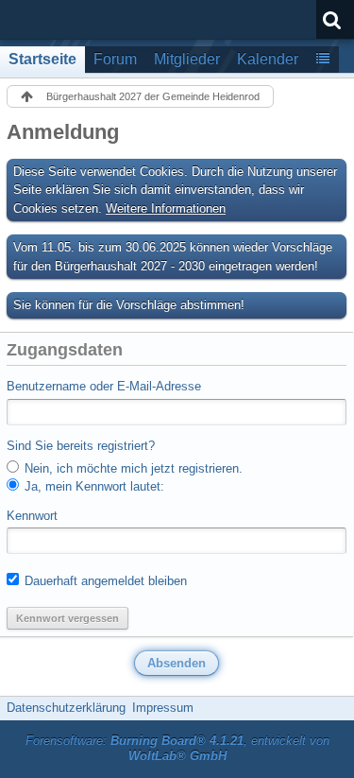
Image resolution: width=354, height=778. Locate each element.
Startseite (42, 59)
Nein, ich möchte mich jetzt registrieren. (132, 468)
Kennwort (32, 516)
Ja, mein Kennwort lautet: (92, 486)
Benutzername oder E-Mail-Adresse (104, 386)
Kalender (267, 59)
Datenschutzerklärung (66, 707)
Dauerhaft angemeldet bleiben (104, 581)
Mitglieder (187, 59)
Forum (115, 59)
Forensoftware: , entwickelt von (177, 749)
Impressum (163, 707)
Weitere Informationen (166, 208)
